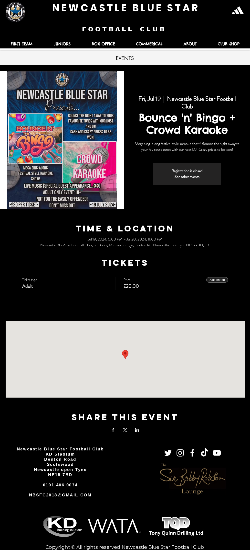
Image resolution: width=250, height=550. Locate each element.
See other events (187, 176)
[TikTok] (204, 453)
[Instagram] (180, 453)
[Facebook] (192, 453)
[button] (21, 44)
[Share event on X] (125, 430)
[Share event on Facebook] (113, 430)
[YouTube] (217, 453)
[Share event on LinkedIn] (137, 430)
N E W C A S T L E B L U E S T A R (125, 8)
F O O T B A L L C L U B (124, 29)
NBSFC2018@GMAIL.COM (60, 495)
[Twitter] (168, 453)
